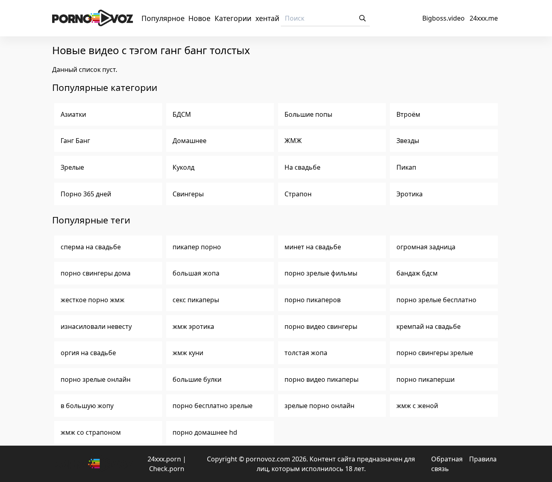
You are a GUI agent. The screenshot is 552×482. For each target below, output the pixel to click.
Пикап (406, 167)
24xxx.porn (164, 459)
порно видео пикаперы (321, 379)
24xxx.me (484, 18)
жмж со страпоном (91, 432)
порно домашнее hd (205, 432)
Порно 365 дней (86, 193)
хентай (267, 18)
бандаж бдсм (417, 273)
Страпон (298, 193)
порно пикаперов (312, 299)
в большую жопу (87, 405)
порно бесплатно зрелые (213, 405)
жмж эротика (193, 326)
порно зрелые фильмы (320, 273)
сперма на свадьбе (91, 246)
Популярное (163, 18)
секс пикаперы (196, 299)
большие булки (197, 379)
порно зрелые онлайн (96, 379)
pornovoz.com (268, 459)
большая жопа (196, 273)
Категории (233, 18)
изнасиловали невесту (96, 326)
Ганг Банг (75, 140)
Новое (199, 18)
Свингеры (188, 193)
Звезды (407, 140)
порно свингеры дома (96, 273)
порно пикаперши (425, 379)
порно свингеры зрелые (434, 352)
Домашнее (189, 140)
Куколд (183, 167)
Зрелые (72, 167)
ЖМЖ (293, 140)
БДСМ (182, 114)
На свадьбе (302, 167)
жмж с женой (417, 405)
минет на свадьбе (312, 246)
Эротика (409, 193)
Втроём (408, 114)
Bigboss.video (443, 18)
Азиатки (73, 114)
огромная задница (425, 246)
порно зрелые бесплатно (436, 299)
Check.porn (166, 468)
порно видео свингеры (320, 326)
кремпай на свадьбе (428, 326)
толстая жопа (305, 352)
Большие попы (308, 114)
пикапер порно (197, 246)
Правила (483, 459)
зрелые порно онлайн (319, 405)
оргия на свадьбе (88, 352)
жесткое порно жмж (92, 299)
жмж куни (188, 352)
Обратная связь (447, 464)
